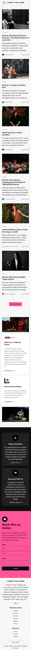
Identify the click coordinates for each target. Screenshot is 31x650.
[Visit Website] (15, 354)
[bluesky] (17, 603)
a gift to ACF (23, 599)
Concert (4, 32)
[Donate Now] (15, 449)
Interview (4, 129)
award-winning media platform (12, 587)
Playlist (4, 226)
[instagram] (15, 603)
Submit (15, 568)
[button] (4, 2)
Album (4, 273)
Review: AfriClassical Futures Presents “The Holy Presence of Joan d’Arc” (15, 38)
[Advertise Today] (15, 487)
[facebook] (13, 603)
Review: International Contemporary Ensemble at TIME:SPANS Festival (13, 182)
